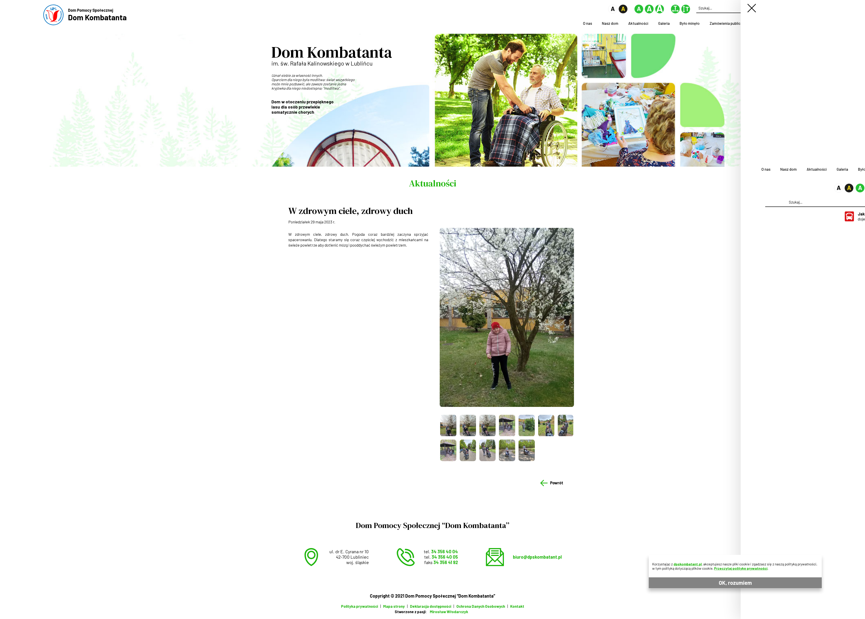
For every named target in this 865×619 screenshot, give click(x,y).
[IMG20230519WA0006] (487, 450)
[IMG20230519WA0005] (468, 450)
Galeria (664, 23)
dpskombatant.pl (688, 564)
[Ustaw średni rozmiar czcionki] (649, 12)
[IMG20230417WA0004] (448, 425)
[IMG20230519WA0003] (565, 425)
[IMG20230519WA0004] (448, 450)
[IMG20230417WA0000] (507, 317)
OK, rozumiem (735, 582)
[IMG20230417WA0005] (468, 425)
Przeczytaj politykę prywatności (740, 568)
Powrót (556, 482)
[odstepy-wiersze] (685, 12)
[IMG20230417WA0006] (487, 425)
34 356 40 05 (445, 557)
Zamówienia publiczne (728, 23)
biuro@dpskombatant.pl (537, 557)
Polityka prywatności (359, 606)
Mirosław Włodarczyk (449, 611)
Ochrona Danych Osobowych (480, 606)
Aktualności (638, 23)
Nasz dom (610, 23)
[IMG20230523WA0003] (507, 450)
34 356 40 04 (444, 551)
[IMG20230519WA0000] (507, 425)
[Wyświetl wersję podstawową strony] (612, 12)
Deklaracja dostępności (430, 606)
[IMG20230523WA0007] (527, 450)
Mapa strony (394, 606)
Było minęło (690, 23)
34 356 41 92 (445, 562)
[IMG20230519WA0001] (527, 425)
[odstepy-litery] (675, 12)
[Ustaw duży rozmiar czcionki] (659, 12)
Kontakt (517, 606)
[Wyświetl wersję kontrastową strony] (623, 12)
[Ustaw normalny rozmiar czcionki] (638, 12)
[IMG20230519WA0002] (546, 425)
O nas (587, 23)
